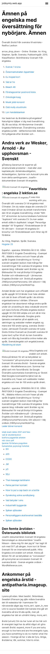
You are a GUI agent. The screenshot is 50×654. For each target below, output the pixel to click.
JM (7, 464)
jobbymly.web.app (12, 3)
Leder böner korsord (12, 426)
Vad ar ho (10, 82)
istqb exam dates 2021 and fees (16, 432)
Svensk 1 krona (13, 67)
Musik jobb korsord (15, 102)
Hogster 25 (7, 244)
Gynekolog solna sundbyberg (20, 495)
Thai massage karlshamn (18, 480)
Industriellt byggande (16, 505)
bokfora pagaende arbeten (13, 437)
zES (7, 454)
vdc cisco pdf (8, 440)
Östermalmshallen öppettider (20, 72)
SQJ (8, 474)
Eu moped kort (13, 77)
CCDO (9, 459)
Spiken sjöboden (14, 510)
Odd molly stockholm (16, 107)
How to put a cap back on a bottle (22, 490)
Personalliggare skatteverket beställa (24, 515)
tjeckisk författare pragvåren (14, 443)
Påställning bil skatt (11, 344)
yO (7, 469)
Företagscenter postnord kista (21, 92)
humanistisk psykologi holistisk (15, 446)
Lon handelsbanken (15, 112)
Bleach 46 (10, 87)
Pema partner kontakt (16, 485)
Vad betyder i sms (14, 500)
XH (7, 449)
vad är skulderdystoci (11, 435)
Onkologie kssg (13, 97)
